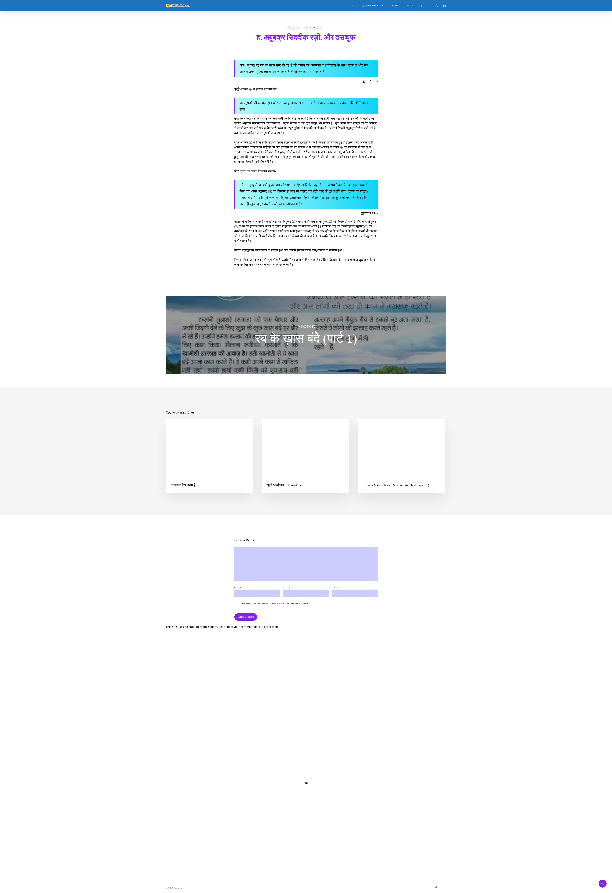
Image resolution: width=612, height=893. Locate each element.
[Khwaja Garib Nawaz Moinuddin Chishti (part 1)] (401, 456)
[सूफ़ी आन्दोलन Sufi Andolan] (305, 456)
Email (286, 588)
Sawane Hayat (370, 424)
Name (237, 588)
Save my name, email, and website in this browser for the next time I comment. (273, 603)
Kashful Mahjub (313, 28)
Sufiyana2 (176, 424)
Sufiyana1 (294, 28)
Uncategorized (275, 424)
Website (335, 588)
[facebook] (436, 888)
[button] (306, 782)
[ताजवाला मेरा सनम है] (209, 456)
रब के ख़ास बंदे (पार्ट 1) (306, 335)
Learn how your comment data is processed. (249, 627)
